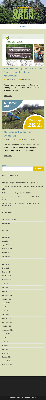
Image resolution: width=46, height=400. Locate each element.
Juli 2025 (5, 260)
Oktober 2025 (6, 252)
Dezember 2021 (7, 365)
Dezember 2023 (7, 295)
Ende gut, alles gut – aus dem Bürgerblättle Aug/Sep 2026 (20, 182)
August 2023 (6, 303)
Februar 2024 (6, 291)
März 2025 (5, 268)
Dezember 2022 (7, 322)
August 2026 (6, 237)
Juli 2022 (5, 337)
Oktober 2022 (6, 326)
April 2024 (5, 287)
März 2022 (5, 353)
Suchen (4, 165)
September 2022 (7, 330)
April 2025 (5, 264)
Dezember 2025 (7, 249)
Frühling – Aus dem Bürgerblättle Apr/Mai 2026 (16, 193)
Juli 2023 (5, 307)
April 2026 (5, 245)
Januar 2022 (6, 361)
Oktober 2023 (6, 299)
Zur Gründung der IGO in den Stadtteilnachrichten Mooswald (23, 72)
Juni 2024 (5, 283)
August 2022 (6, 334)
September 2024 (7, 280)
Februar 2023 (6, 318)
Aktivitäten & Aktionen (28, 139)
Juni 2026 (5, 241)
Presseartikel (25, 79)
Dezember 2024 (7, 272)
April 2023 (5, 314)
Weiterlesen (8, 96)
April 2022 (5, 349)
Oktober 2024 (6, 276)
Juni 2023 (5, 311)
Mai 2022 (5, 345)
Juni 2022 (5, 341)
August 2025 (6, 256)
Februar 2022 (6, 357)
